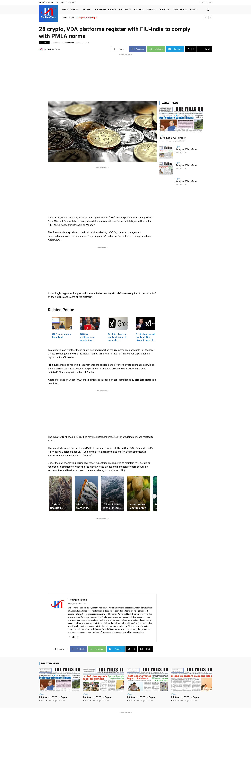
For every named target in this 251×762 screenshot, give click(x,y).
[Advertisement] (125, 76)
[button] (208, 10)
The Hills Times (53, 49)
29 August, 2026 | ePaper (89, 17)
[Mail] (73, 636)
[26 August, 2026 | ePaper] (166, 152)
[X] (78, 636)
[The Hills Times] (48, 13)
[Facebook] (69, 636)
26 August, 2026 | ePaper (186, 149)
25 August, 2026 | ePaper (186, 165)
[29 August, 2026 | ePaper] (181, 119)
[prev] (205, 17)
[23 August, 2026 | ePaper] (166, 184)
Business (44, 42)
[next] (210, 17)
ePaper (162, 135)
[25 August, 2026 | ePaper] (166, 168)
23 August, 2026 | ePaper (186, 181)
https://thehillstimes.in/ (77, 604)
